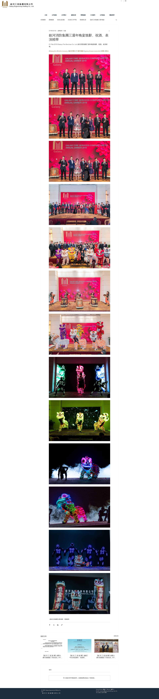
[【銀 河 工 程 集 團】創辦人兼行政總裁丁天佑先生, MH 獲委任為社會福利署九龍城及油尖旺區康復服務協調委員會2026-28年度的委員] (53, 646)
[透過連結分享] (62, 625)
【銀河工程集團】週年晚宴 (96, 20)
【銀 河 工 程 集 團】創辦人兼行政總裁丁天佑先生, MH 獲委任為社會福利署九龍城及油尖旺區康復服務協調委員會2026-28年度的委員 (52, 657)
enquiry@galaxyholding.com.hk (108, 691)
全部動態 (43, 20)
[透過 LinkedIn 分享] (58, 625)
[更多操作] (109, 31)
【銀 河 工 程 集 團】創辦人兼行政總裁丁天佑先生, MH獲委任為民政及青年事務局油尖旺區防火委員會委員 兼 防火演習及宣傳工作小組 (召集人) (106, 657)
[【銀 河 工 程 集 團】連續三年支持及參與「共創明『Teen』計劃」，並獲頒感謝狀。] (80, 646)
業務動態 (51, 20)
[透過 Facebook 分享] (49, 625)
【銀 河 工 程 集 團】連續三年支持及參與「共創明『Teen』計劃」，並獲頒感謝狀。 (79, 657)
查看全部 (116, 636)
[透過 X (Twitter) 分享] (53, 625)
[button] (116, 19)
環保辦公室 (83, 20)
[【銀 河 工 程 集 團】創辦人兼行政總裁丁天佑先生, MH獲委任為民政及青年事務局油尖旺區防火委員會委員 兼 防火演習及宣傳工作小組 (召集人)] (106, 646)
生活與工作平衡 (72, 20)
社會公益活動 (61, 20)
